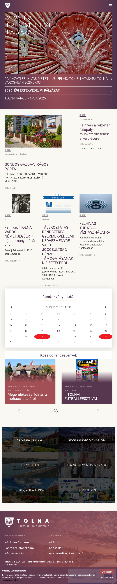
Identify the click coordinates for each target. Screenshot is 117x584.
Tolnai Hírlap (30, 465)
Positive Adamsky (13, 564)
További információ (10, 580)
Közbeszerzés (14, 553)
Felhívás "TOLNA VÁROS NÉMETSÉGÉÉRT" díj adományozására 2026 (21, 236)
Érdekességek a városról (87, 439)
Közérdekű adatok (17, 542)
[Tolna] (7, 5)
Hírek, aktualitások (30, 490)
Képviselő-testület (30, 439)
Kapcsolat (56, 548)
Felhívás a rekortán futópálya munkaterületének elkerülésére (95, 132)
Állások (54, 542)
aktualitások (11, 154)
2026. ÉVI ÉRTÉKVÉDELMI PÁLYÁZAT (28, 25)
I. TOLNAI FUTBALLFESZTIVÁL (81, 396)
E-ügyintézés (86, 490)
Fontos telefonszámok (20, 548)
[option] (58, 382)
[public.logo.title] (27, 522)
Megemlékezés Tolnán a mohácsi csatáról (27, 396)
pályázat (23, 154)
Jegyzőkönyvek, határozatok (87, 465)
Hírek (8, 150)
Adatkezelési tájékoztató (66, 553)
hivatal (45, 219)
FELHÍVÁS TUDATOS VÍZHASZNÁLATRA (95, 227)
